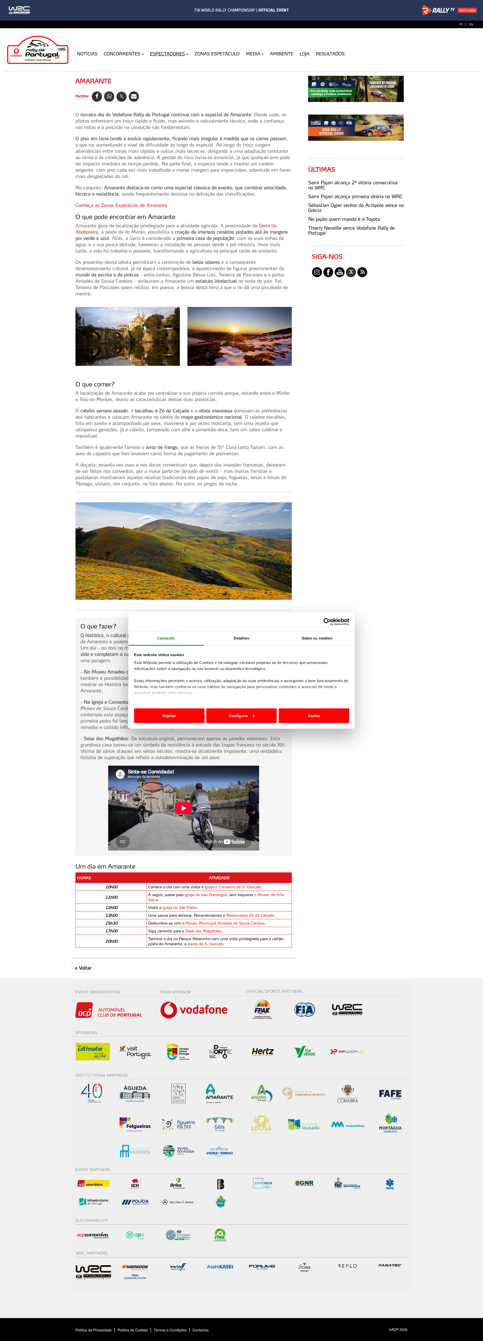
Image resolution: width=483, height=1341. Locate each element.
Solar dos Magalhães (203, 931)
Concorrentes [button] (122, 53)
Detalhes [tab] (241, 638)
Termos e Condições (170, 1329)
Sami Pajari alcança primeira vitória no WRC (355, 196)
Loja (304, 53)
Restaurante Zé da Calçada (250, 915)
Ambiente (281, 53)
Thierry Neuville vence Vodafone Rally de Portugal (351, 230)
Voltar (83, 968)
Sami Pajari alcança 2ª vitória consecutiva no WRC (352, 185)
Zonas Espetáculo (216, 53)
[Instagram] (317, 271)
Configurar (238, 715)
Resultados (330, 53)
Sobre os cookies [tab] (317, 638)
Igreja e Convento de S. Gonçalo (233, 887)
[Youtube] (340, 271)
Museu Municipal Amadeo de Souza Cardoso (225, 923)
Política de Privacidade (93, 1329)
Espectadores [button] (167, 53)
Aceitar (314, 715)
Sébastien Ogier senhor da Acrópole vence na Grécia (356, 207)
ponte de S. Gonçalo (205, 943)
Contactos (205, 1329)
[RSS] (362, 271)
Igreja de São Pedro (180, 907)
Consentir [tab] (166, 638)
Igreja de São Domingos (206, 894)
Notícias (87, 53)
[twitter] (351, 271)
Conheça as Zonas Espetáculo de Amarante (121, 205)
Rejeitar (169, 715)
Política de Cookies (132, 1329)
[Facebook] (328, 271)
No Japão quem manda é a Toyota (344, 219)
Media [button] (253, 53)
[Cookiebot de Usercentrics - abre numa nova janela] (327, 621)
